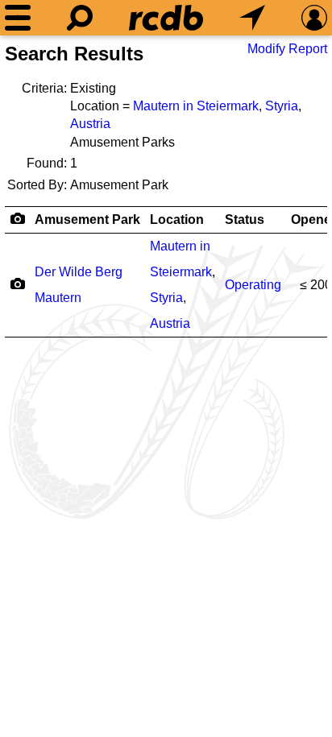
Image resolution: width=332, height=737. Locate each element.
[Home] (166, 18)
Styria (281, 106)
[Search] (80, 18)
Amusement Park (87, 219)
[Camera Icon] (17, 283)
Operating (253, 285)
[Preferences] (314, 18)
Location (177, 219)
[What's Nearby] (252, 18)
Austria (90, 123)
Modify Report (287, 49)
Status (244, 219)
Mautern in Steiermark (196, 106)
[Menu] (18, 18)
